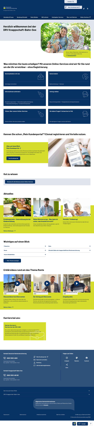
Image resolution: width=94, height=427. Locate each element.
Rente (5, 250)
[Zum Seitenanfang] (91, 424)
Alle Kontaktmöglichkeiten (43, 365)
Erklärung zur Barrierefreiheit (82, 414)
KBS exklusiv (44, 17)
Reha (49, 246)
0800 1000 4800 (12, 358)
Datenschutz (23, 414)
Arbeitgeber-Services (57, 17)
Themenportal (71, 55)
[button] (82, 424)
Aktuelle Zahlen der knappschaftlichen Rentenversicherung (64, 250)
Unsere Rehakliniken (9, 254)
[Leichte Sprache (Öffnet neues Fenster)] (87, 8)
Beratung (38, 362)
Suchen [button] (70, 1)
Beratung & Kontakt (22, 17)
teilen (67, 367)
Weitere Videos (8, 307)
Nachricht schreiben (41, 359)
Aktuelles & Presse (9, 17)
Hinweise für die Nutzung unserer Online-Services (20, 181)
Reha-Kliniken (34, 17)
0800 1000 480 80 (13, 375)
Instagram (66, 361)
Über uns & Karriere (72, 17)
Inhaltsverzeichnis (41, 414)
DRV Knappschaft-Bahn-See (12, 394)
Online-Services (84, 17)
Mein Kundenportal (73, 7)
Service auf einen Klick (10, 390)
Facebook (86, 361)
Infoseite (46, 405)
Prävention (7, 246)
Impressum (6, 414)
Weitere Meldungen (9, 231)
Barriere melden (60, 414)
